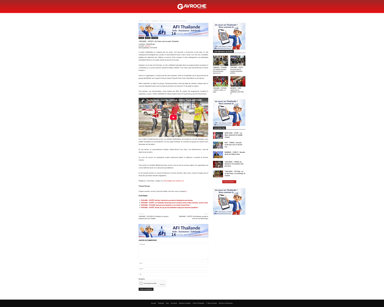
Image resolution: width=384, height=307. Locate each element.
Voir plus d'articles (228, 182)
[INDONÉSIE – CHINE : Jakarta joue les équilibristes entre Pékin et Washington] (238, 81)
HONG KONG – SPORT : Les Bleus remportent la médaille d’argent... (233, 135)
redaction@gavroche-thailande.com (173, 181)
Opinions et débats (185, 303)
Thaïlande (155, 38)
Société (148, 38)
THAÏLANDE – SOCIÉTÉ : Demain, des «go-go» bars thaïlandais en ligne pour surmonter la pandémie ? (169, 207)
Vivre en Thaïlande (198, 303)
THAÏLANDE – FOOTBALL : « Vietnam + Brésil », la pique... (220, 90)
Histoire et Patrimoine (226, 303)
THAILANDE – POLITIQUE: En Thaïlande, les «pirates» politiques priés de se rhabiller (154, 217)
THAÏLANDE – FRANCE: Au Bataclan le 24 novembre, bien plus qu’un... (234, 164)
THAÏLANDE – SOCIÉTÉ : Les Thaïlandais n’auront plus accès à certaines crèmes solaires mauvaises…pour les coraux (174, 203)
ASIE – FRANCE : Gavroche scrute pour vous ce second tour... (233, 145)
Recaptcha (142, 279)
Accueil (141, 21)
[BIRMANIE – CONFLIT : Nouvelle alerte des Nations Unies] (218, 154)
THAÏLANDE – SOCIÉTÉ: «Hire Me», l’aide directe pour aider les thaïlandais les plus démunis (167, 200)
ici (186, 191)
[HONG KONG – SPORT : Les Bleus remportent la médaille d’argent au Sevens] (218, 135)
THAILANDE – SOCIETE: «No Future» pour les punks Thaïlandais (159, 41)
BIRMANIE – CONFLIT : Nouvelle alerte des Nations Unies (235, 153)
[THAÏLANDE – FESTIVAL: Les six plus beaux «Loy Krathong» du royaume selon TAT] (218, 174)
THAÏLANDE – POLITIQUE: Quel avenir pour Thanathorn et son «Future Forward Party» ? (165, 205)
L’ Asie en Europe (211, 303)
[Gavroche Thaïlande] (192, 7)
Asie (167, 303)
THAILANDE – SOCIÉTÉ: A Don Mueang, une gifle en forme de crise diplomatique (193, 217)
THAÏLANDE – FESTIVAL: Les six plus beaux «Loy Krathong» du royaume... (235, 174)
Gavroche (147, 46)
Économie (174, 303)
